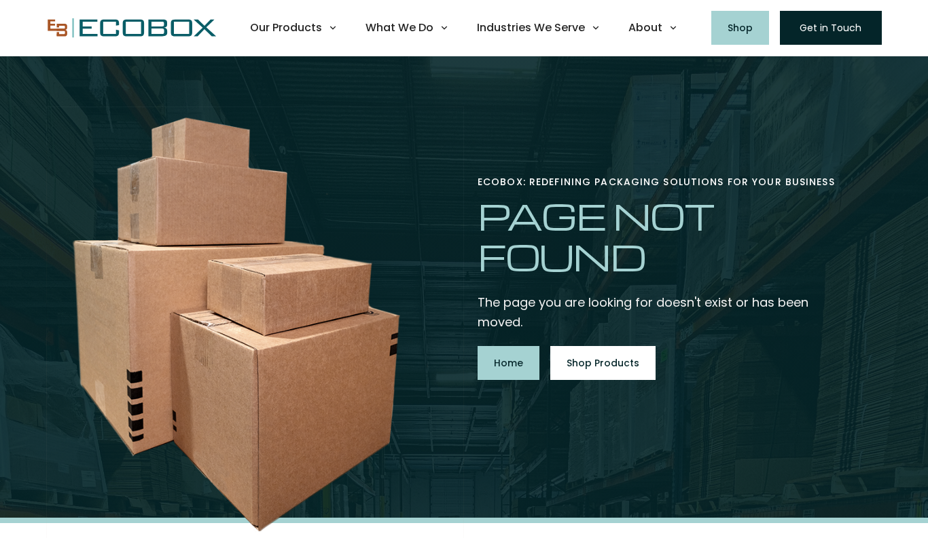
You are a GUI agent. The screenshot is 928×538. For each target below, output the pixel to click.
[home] (131, 28)
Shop (740, 28)
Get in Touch (830, 28)
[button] (294, 27)
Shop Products (603, 363)
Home (508, 363)
